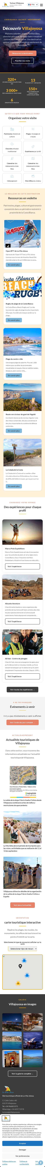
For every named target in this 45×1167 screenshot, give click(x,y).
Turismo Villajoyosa (17, 3)
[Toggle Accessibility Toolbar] (40, 1162)
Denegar (22, 1150)
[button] (33, 5)
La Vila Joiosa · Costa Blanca (16, 5)
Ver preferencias (22, 1156)
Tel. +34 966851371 (10, 1106)
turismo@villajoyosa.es (11, 1112)
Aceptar (22, 1143)
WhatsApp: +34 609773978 (13, 1109)
